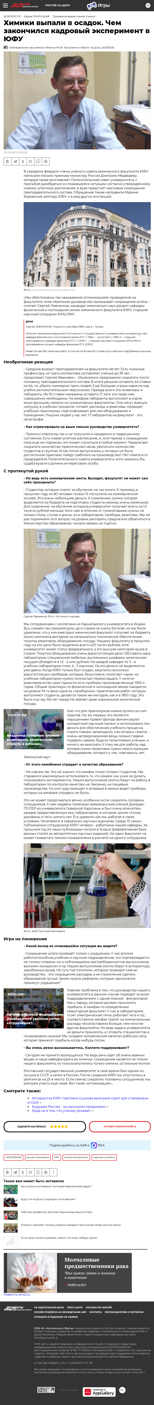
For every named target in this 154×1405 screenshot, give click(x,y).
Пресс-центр (75, 1307)
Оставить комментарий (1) (120, 1126)
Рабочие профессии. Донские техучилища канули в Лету (56, 1212)
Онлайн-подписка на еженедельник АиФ (60, 1312)
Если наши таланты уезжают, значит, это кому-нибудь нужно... (60, 1237)
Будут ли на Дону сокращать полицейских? (48, 1199)
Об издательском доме (49, 1307)
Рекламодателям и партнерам (124, 1312)
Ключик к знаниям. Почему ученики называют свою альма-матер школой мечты (71, 1224)
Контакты (95, 1312)
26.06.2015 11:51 (12, 16)
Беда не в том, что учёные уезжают (61, 1111)
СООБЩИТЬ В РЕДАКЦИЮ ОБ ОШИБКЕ (56, 1317)
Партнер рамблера (68, 1390)
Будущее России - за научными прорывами (68, 1107)
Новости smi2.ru (17, 1294)
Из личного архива (15, 151)
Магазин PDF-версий (98, 1307)
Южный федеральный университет (53, 289)
